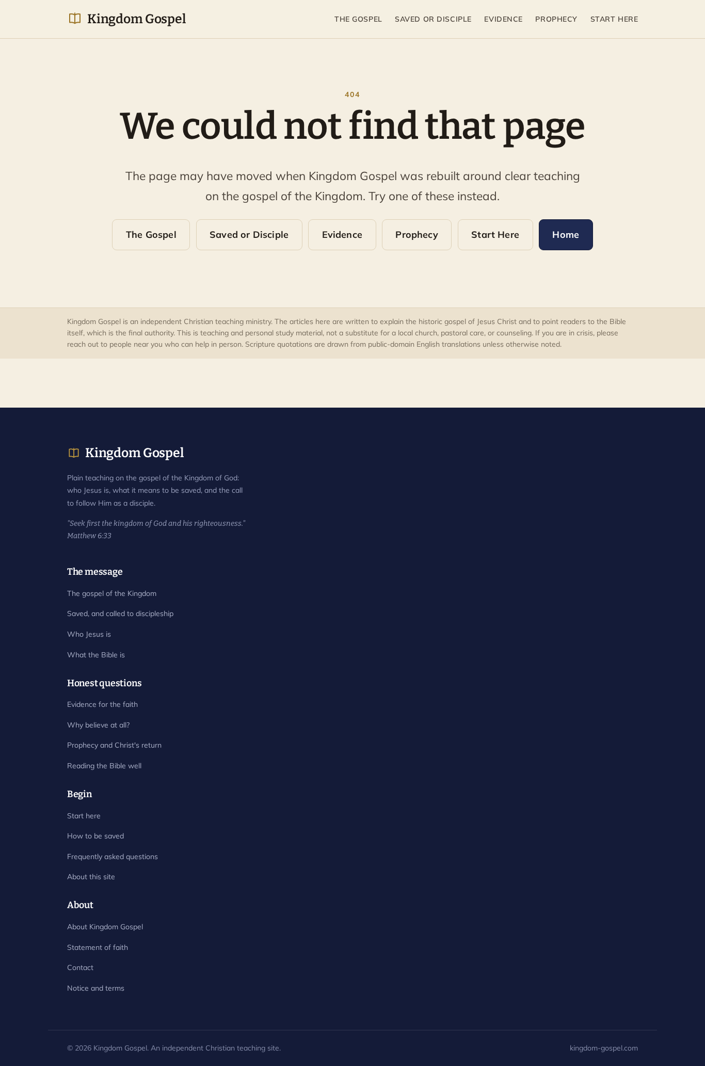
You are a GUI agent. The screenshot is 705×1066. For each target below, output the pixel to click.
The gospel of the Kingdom (111, 593)
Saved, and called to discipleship (120, 613)
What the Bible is (96, 654)
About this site (91, 876)
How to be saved (95, 836)
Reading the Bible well (104, 765)
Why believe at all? (98, 725)
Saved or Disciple (433, 19)
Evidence (503, 19)
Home (565, 234)
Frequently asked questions (112, 856)
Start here (84, 815)
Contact (80, 967)
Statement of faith (97, 947)
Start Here (614, 19)
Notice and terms (95, 988)
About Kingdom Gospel (105, 926)
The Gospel (358, 19)
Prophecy (556, 19)
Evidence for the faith (102, 704)
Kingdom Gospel (136, 19)
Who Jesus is (89, 634)
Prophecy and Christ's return (114, 745)
